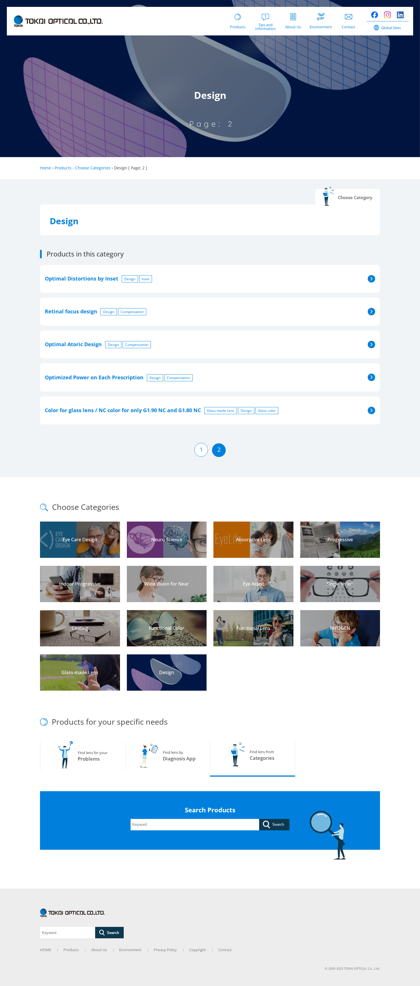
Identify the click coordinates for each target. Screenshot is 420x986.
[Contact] (348, 12)
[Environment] (321, 13)
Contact (225, 949)
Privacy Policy (165, 949)
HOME (45, 949)
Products (71, 949)
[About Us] (293, 13)
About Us (99, 949)
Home (45, 168)
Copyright (197, 949)
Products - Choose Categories (83, 168)
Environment (130, 949)
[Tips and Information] (265, 13)
